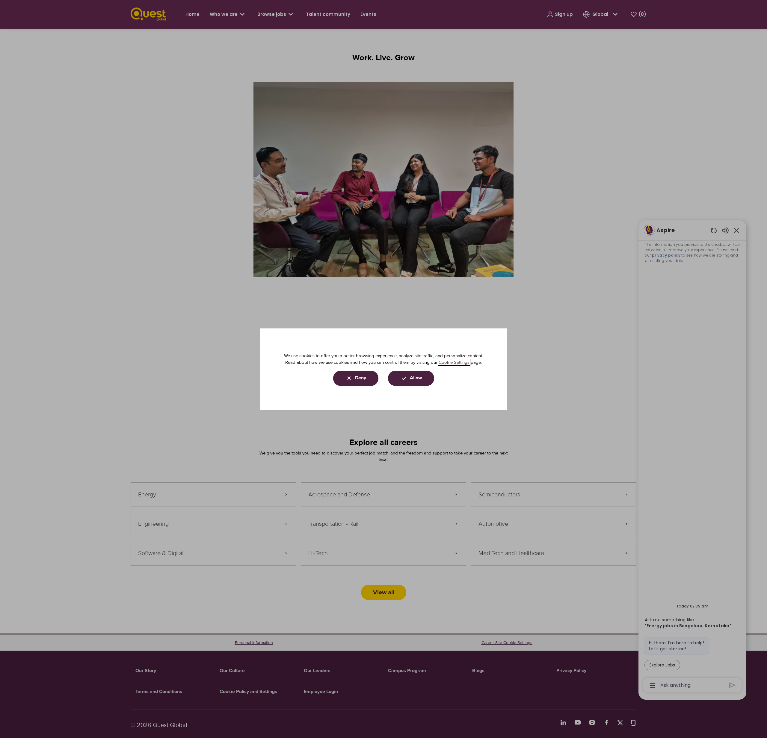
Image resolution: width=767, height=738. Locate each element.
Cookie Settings (454, 362)
